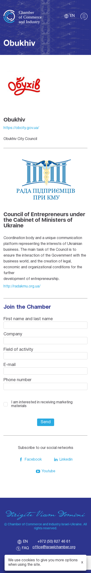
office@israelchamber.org (53, 547)
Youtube (48, 471)
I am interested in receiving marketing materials (42, 404)
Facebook (33, 459)
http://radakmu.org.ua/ (22, 286)
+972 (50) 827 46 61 (53, 541)
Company (13, 334)
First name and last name (28, 319)
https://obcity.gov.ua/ (21, 128)
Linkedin (66, 459)
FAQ (25, 548)
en (72, 16)
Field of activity (18, 350)
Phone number (18, 380)
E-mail (10, 365)
